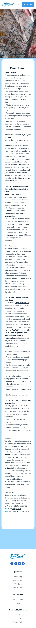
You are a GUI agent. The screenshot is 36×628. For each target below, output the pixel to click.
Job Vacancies (18, 599)
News (18, 603)
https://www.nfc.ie (11, 80)
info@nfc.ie (16, 509)
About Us (18, 615)
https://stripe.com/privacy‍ (20, 389)
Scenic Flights (18, 580)
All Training (18, 576)
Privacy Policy (18, 622)
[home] (8, 4)
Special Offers (18, 588)
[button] (19, 4)
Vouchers (18, 584)
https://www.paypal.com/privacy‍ (17, 395)
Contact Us (18, 618)
